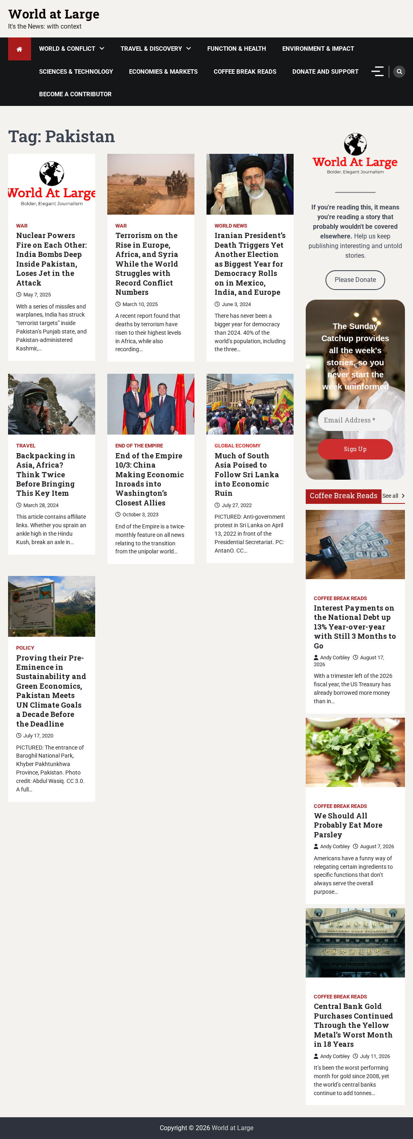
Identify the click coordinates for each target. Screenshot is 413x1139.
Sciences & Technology (76, 71)
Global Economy (238, 446)
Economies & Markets (163, 71)
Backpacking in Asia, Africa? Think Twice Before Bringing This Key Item (45, 474)
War (21, 226)
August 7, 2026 (377, 846)
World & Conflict (67, 48)
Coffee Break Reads (245, 71)
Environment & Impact (318, 48)
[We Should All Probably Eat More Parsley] (355, 752)
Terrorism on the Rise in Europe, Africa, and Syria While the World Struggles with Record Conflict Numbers (146, 264)
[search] (399, 72)
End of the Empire (139, 446)
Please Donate (355, 280)
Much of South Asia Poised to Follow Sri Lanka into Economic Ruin (247, 474)
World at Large (54, 13)
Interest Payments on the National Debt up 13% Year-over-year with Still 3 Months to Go (355, 626)
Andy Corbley (335, 657)
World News (231, 226)
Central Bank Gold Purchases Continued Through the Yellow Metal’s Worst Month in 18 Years (353, 1025)
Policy (25, 648)
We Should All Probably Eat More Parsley (348, 825)
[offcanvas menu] (377, 71)
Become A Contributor (75, 94)
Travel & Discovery (151, 48)
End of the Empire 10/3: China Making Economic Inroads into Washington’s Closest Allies (149, 479)
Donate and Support (325, 71)
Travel (25, 446)
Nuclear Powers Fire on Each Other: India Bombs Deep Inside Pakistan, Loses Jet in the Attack (51, 259)
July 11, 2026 (375, 1056)
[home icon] (19, 48)
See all (390, 496)
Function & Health (236, 48)
